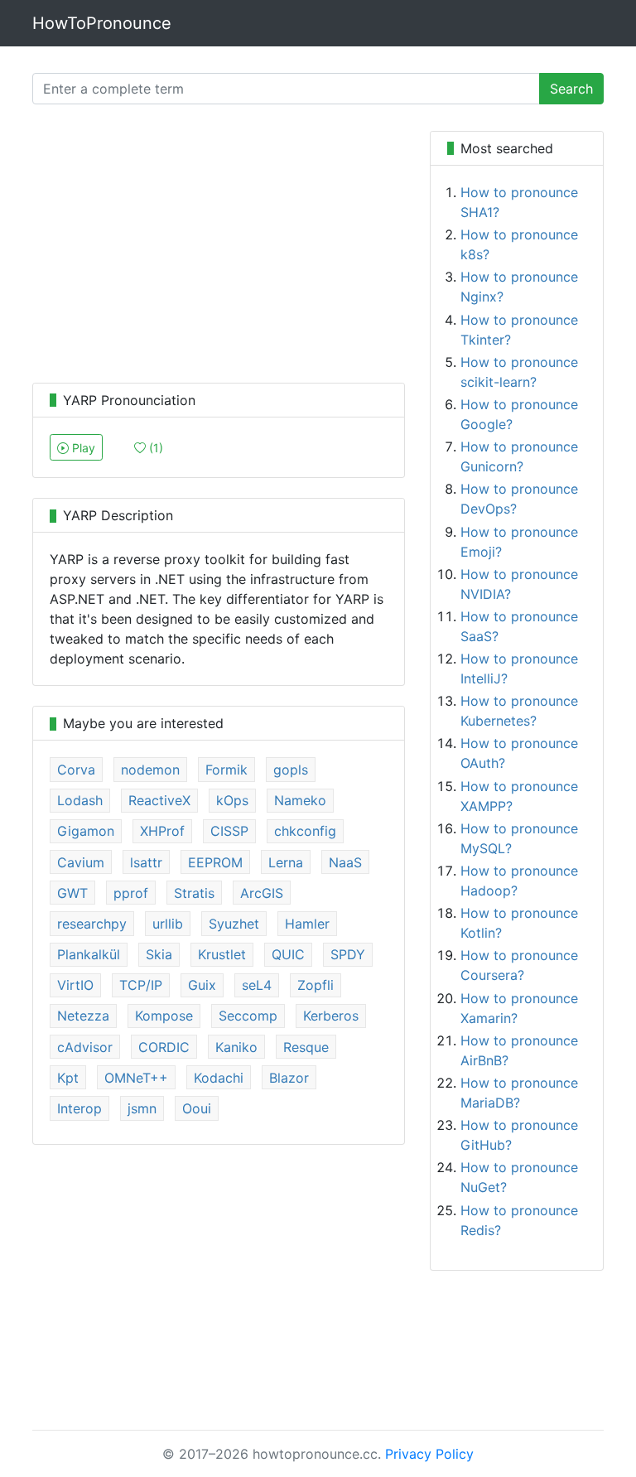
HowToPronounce (101, 23)
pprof (130, 893)
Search (571, 88)
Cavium (80, 862)
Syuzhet (234, 923)
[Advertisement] (218, 247)
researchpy (92, 923)
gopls (290, 769)
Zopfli (315, 985)
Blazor (289, 1077)
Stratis (194, 893)
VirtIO (75, 985)
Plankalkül (88, 954)
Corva (76, 769)
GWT (72, 893)
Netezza (83, 1015)
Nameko (300, 800)
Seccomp (248, 1015)
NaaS (345, 862)
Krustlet (222, 954)
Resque (306, 1047)
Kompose (164, 1015)
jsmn (142, 1108)
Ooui (196, 1108)
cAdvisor (85, 1047)
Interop (79, 1108)
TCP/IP (140, 985)
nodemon (150, 769)
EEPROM (215, 862)
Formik (226, 769)
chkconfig (305, 831)
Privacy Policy (429, 1454)
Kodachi (218, 1077)
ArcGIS (261, 893)
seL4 (257, 985)
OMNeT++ (136, 1077)
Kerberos (331, 1015)
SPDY (347, 954)
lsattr (146, 862)
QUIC (288, 954)
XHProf (162, 831)
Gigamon (85, 831)
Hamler (307, 923)
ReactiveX (159, 800)
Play (82, 448)
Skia (159, 954)
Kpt (68, 1077)
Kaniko (236, 1047)
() (154, 448)
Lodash (80, 800)
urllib (167, 923)
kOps (232, 800)
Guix (202, 985)
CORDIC (164, 1047)
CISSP (229, 831)
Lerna (285, 862)
